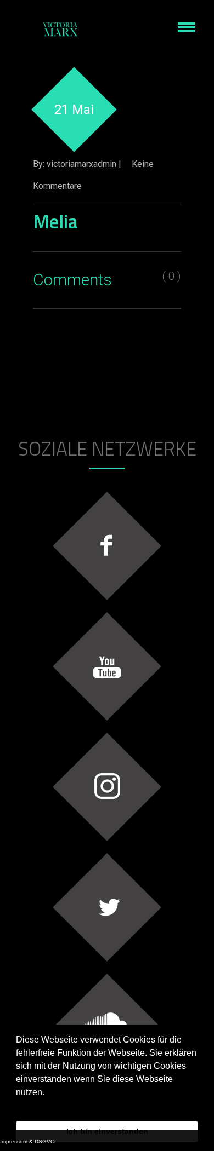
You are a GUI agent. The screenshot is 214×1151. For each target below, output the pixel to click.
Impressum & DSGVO (27, 1141)
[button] (17, 1106)
